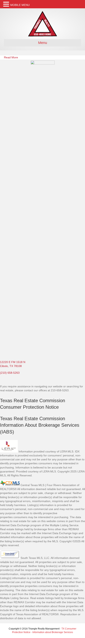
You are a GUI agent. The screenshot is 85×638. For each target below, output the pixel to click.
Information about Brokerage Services (52, 632)
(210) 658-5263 (10, 372)
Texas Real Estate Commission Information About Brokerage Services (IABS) (39, 425)
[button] (6, 4)
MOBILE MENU (20, 5)
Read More (11, 57)
